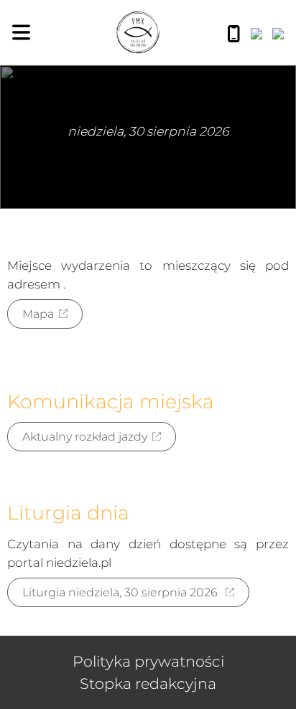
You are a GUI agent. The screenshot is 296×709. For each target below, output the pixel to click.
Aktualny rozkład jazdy (84, 436)
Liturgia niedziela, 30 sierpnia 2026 (121, 592)
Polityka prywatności (148, 661)
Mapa (38, 314)
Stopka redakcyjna (148, 683)
